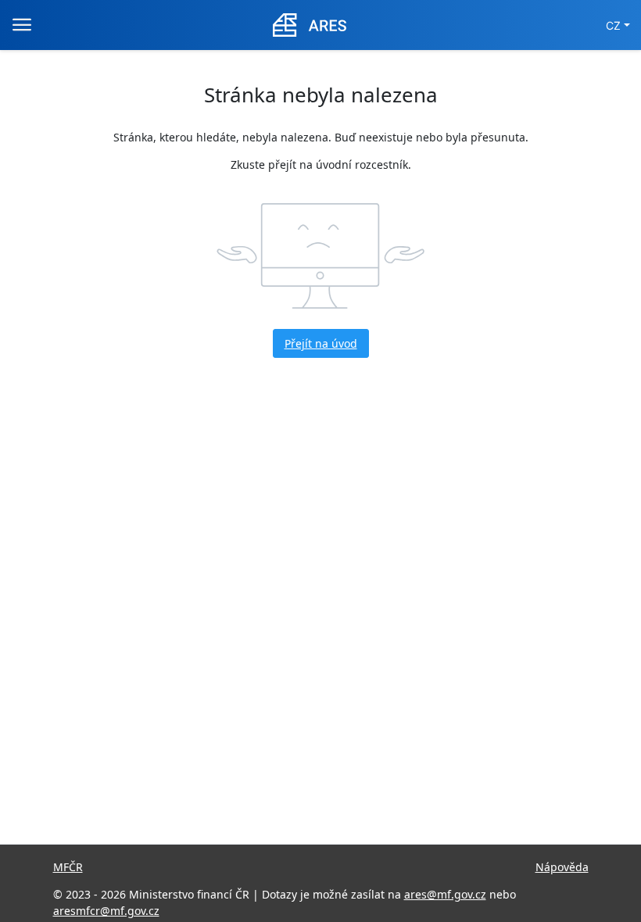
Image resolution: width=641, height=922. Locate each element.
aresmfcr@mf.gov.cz (106, 910)
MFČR (68, 866)
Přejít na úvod (321, 343)
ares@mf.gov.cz (445, 894)
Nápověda (562, 866)
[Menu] (21, 25)
